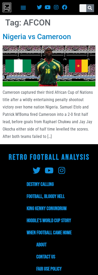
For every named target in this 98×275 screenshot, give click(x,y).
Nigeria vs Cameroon (37, 36)
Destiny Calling (40, 184)
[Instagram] (56, 7)
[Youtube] (47, 7)
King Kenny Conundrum (47, 208)
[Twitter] (39, 7)
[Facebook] (64, 7)
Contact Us (45, 257)
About (41, 245)
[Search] (90, 8)
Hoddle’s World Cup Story (49, 220)
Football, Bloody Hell (46, 196)
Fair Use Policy (49, 269)
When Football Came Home (49, 233)
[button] (23, 7)
